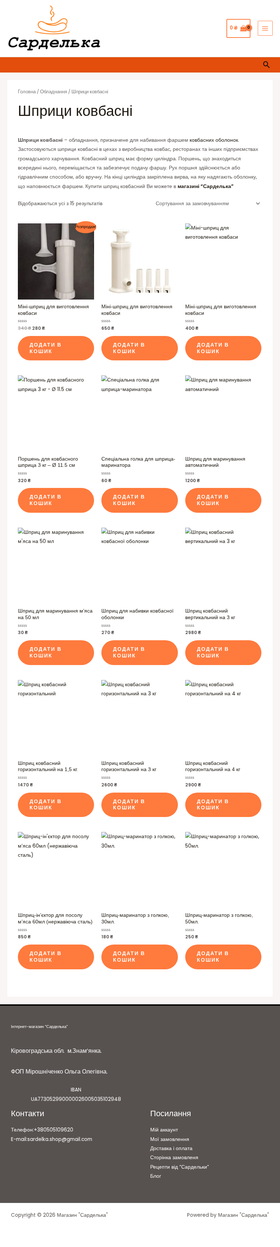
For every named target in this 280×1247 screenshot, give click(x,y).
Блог (155, 1176)
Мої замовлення (169, 1139)
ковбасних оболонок (214, 140)
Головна (27, 92)
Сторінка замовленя (174, 1157)
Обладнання (53, 92)
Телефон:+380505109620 (42, 1129)
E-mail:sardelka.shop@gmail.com (51, 1139)
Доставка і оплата (171, 1148)
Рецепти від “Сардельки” (179, 1167)
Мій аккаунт (164, 1129)
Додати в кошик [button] (46, 348)
